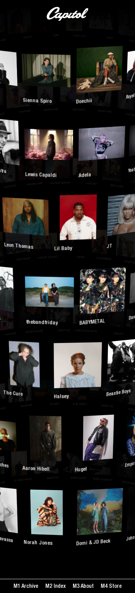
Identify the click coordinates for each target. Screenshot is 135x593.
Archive (29, 587)
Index (59, 587)
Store (115, 587)
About (87, 587)
